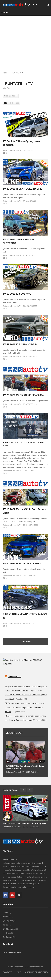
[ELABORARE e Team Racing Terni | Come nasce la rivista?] (25, 752)
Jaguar (9, 921)
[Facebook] (5, 895)
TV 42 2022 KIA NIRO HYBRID (20, 344)
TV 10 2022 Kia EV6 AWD (17, 293)
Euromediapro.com (12, 953)
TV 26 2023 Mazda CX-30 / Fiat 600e (23, 395)
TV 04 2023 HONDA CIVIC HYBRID (22, 563)
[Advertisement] (25, 42)
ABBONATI (37, 660)
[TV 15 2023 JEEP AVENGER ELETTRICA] (25, 223)
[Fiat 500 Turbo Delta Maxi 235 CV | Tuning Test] (25, 808)
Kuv (8, 933)
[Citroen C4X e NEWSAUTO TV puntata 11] (25, 597)
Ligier (6, 912)
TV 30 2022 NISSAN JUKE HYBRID (23, 188)
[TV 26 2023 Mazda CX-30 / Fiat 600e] (25, 378)
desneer (7, 916)
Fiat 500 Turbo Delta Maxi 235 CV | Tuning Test (24, 823)
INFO (18, 972)
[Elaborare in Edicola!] (18, 660)
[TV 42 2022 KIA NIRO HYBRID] (25, 328)
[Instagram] (19, 895)
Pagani (9, 937)
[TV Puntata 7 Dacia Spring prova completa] (25, 124)
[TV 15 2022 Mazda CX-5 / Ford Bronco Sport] (25, 492)
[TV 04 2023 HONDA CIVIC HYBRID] (25, 547)
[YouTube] (12, 895)
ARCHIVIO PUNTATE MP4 (36, 972)
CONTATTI (7, 972)
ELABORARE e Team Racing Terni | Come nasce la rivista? (25, 767)
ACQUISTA (7, 663)
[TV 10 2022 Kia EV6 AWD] (25, 277)
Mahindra (10, 929)
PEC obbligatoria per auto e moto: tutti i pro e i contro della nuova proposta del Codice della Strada (25, 707)
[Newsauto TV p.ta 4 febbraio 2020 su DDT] (25, 426)
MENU (6, 13)
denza (6, 925)
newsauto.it (14, 676)
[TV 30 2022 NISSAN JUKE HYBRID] (25, 172)
